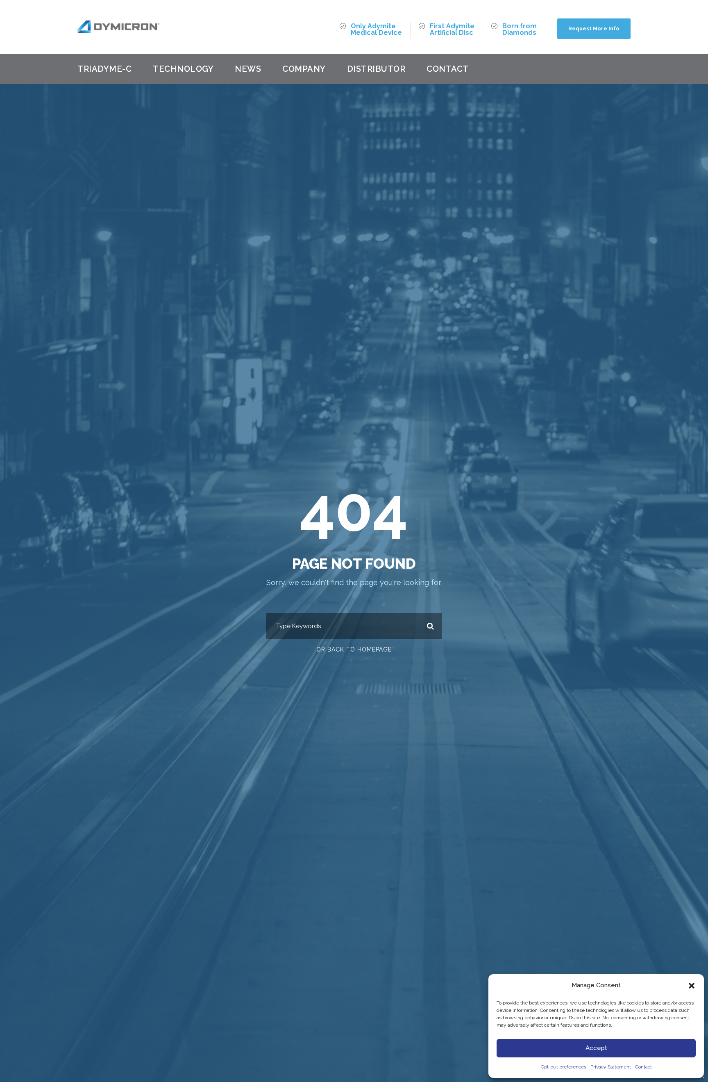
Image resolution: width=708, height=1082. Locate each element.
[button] (692, 986)
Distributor (376, 69)
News (248, 69)
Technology (183, 69)
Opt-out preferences (563, 1067)
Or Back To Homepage (354, 649)
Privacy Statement (610, 1067)
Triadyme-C (104, 69)
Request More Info (594, 28)
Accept (596, 1048)
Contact (643, 1067)
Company (304, 69)
